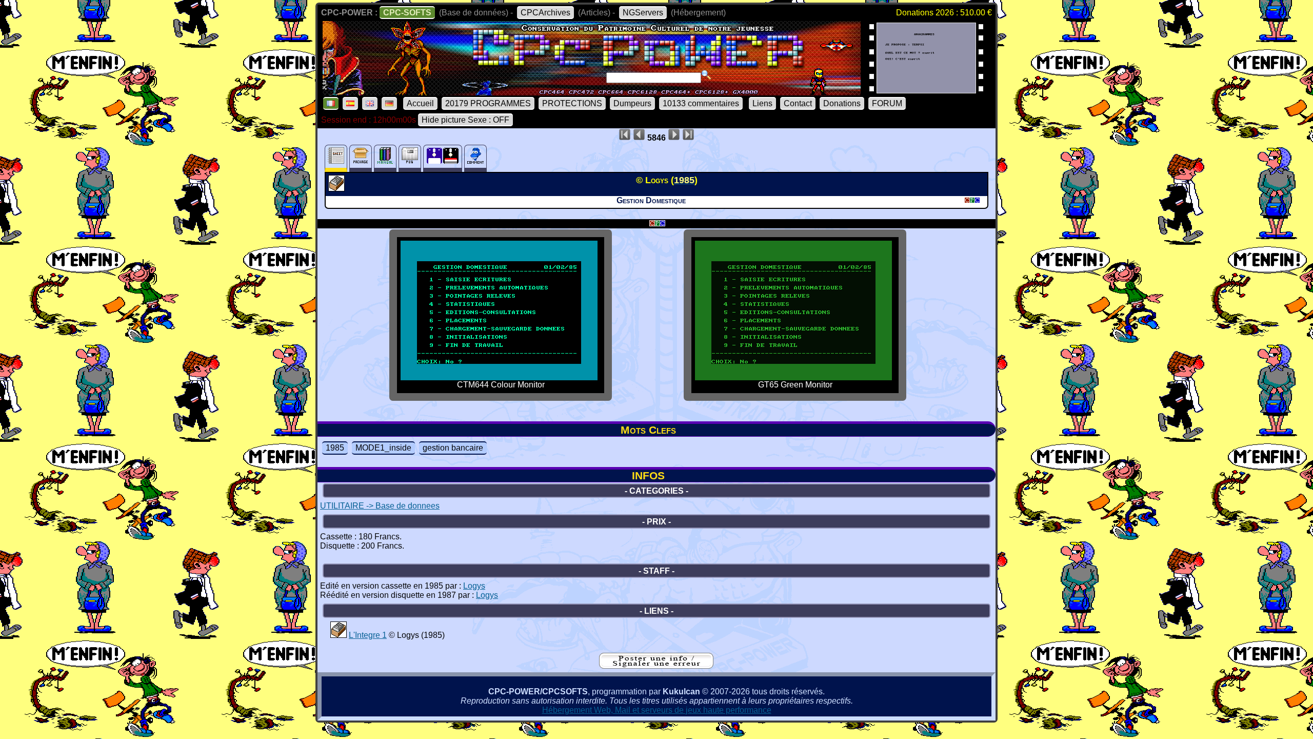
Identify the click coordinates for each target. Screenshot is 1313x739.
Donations (842, 103)
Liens (762, 103)
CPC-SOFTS (407, 12)
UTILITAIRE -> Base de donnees (380, 505)
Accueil (420, 103)
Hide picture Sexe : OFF (465, 119)
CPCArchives (545, 12)
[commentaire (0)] (475, 158)
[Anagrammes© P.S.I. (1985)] (926, 90)
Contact (798, 103)
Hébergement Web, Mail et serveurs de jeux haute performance (656, 710)
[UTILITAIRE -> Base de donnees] (337, 188)
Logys (474, 585)
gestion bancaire (453, 447)
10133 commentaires (701, 103)
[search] (706, 75)
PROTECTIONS (572, 103)
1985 (335, 447)
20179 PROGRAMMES (488, 103)
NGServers (643, 12)
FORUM (887, 103)
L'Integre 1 (368, 635)
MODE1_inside (383, 447)
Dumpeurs (632, 103)
